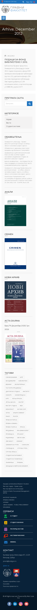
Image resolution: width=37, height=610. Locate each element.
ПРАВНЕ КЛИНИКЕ (8, 500)
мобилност (10, 409)
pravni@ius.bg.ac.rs (9, 561)
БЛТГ (21, 377)
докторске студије (13, 391)
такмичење (10, 462)
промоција (10, 434)
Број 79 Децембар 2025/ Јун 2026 (17, 327)
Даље (5, 566)
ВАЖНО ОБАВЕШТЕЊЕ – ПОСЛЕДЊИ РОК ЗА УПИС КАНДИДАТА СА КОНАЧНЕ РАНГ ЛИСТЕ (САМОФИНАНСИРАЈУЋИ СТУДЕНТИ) (18, 163)
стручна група (22, 448)
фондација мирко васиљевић (17, 466)
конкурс (9, 395)
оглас (8, 413)
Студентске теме (13, 126)
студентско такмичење (14, 459)
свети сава (21, 437)
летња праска (17, 398)
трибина (20, 462)
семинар (19, 441)
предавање (10, 430)
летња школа (11, 402)
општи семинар (18, 413)
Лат (31, 2)
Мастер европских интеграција (13, 489)
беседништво (11, 381)
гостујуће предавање (13, 388)
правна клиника (11, 423)
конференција (20, 395)
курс (7, 398)
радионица (10, 437)
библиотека (23, 381)
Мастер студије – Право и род (12, 486)
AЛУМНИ (5, 502)
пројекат (20, 434)
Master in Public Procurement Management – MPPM (16, 492)
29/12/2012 (10, 56)
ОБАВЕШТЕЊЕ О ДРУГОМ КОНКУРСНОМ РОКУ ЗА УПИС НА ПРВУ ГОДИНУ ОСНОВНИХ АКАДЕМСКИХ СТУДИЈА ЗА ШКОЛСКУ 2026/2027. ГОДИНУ (17, 156)
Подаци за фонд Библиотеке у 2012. (16, 60)
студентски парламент (14, 455)
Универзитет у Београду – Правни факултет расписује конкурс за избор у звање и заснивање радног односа (17, 144)
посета (15, 416)
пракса (22, 427)
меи (21, 406)
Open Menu (4, 18)
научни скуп (21, 409)
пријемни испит (23, 430)
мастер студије (11, 406)
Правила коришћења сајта (11, 581)
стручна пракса (11, 452)
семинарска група (12, 445)
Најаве (9, 119)
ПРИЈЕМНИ (6, 507)
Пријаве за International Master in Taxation (16, 484)
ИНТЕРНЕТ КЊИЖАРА (10, 497)
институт (26, 391)
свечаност (9, 441)
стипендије (10, 448)
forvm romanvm (11, 377)
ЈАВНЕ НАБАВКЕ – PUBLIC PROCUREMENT (15, 505)
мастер (21, 402)
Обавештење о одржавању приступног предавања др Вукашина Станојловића (17, 149)
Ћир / (28, 2)
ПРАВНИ (18, 9)
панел (8, 416)
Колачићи (6, 584)
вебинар (9, 384)
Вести (8, 123)
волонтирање (20, 384)
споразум (25, 445)
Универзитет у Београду (10, 1)
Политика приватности (10, 586)
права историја (11, 420)
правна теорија (11, 427)
